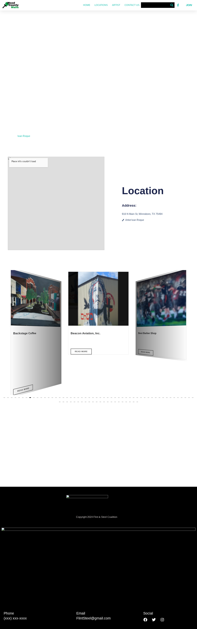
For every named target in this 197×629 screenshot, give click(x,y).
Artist (116, 5)
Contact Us (132, 5)
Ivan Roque (24, 136)
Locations (101, 5)
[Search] (172, 5)
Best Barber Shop (147, 333)
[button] (4, 397)
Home (86, 5)
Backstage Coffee (24, 333)
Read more (23, 389)
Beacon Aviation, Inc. (85, 333)
